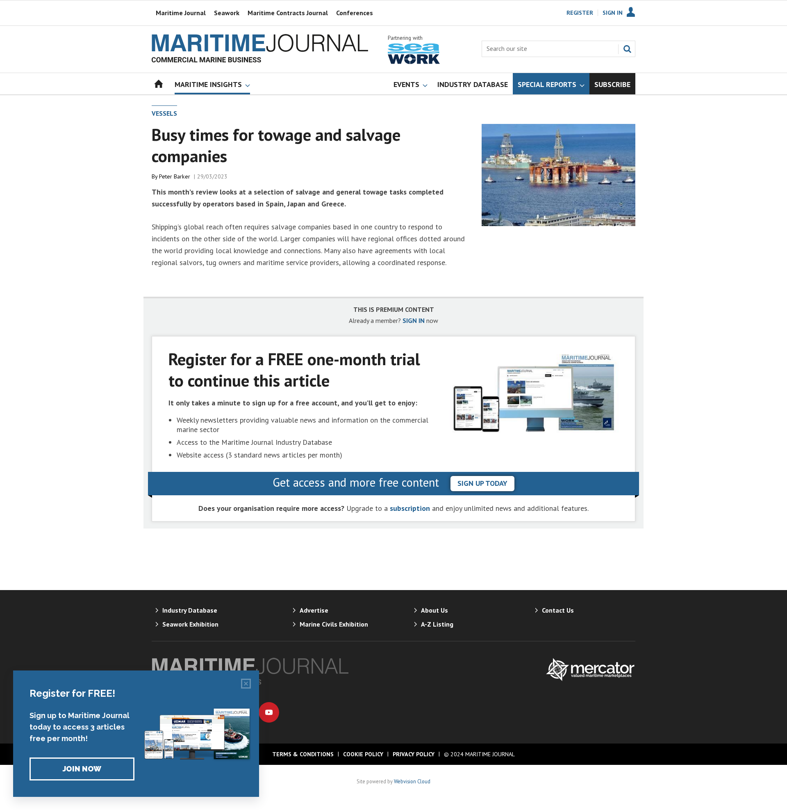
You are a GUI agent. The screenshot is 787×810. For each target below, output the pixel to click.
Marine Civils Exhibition (334, 624)
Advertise (314, 610)
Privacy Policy (413, 754)
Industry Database (189, 610)
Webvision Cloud (412, 781)
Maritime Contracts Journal (288, 13)
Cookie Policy (363, 754)
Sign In (613, 12)
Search (627, 48)
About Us (434, 610)
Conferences (354, 13)
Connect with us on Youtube (269, 712)
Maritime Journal (181, 13)
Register (579, 12)
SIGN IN (414, 320)
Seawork (226, 13)
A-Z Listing (437, 624)
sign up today (482, 483)
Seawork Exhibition (190, 624)
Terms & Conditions (303, 754)
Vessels (164, 113)
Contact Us (558, 610)
